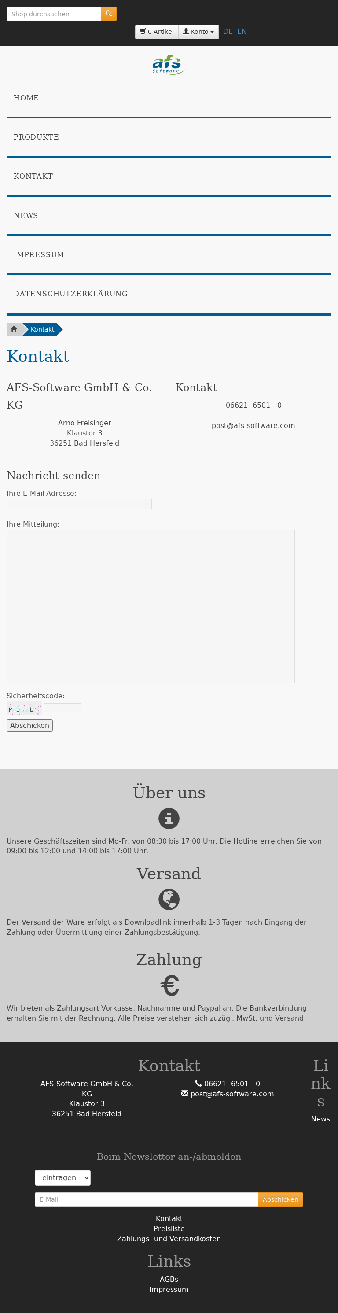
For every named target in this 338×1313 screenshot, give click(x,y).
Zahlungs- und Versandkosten (169, 1239)
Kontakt (33, 176)
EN (242, 31)
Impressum (39, 255)
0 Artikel (160, 31)
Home (26, 98)
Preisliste (169, 1228)
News (26, 215)
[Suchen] (109, 14)
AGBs (169, 1279)
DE (228, 31)
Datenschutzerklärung (71, 294)
